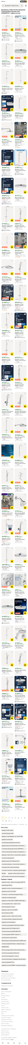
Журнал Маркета (5, 1034)
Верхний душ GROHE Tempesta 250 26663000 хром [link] (20, 437)
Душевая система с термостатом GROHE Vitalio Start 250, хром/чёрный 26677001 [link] (7, 778)
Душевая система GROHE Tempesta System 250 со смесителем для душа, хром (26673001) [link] (20, 333)
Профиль (25, 1043)
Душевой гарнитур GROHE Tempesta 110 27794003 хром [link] (7, 753)
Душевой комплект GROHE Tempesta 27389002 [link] (19, 385)
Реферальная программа (7, 985)
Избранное (14, 1043)
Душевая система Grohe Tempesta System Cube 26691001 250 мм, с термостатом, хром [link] (7, 437)
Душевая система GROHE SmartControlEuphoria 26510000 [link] (7, 333)
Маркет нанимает (5, 1032)
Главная (3, 1043)
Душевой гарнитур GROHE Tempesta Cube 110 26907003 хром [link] (20, 226)
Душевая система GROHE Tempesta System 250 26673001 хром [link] (7, 253)
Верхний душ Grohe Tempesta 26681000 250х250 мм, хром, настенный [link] (7, 619)
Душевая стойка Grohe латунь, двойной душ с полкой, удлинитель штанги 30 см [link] (7, 513)
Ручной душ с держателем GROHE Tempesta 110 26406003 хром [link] (20, 539)
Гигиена (3, 997)
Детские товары (5, 1023)
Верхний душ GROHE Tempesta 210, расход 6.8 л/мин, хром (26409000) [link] (20, 696)
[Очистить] (22, 6)
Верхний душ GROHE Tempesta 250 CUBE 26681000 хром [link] (20, 63)
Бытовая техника (5, 995)
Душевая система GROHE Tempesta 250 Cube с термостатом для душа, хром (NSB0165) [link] (20, 724)
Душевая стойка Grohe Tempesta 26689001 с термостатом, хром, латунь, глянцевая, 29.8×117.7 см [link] (7, 226)
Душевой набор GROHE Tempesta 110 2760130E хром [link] (20, 412)
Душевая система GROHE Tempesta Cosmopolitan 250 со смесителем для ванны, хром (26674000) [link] (7, 198)
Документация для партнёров (8, 978)
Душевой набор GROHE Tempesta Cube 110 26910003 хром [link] (7, 412)
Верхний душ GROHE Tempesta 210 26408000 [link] (20, 567)
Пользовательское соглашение (8, 1028)
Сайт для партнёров (6, 980)
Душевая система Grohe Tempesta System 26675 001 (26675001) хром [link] (20, 463)
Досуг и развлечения (6, 991)
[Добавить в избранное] (12, 17)
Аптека (3, 1005)
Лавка (8, 1043)
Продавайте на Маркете (7, 976)
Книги (2, 1013)
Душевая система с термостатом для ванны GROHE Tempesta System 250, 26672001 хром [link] (20, 360)
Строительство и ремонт (7, 1021)
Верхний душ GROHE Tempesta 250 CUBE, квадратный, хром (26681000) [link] (7, 115)
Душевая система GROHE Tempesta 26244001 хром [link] (6, 360)
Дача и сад (3, 1011)
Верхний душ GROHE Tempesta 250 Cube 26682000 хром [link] (7, 279)
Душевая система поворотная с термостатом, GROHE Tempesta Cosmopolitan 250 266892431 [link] (7, 463)
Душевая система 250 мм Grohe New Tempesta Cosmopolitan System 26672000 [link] (7, 567)
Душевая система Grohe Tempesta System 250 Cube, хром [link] (20, 170)
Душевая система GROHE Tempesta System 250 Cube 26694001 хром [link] (19, 115)
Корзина (19, 1043)
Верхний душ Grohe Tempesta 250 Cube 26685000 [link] (19, 619)
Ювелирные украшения (6, 1025)
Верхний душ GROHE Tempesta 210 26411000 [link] (7, 142)
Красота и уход (4, 1007)
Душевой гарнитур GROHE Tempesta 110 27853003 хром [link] (7, 671)
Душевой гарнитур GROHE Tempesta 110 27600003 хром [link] (20, 488)
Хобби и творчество (6, 1009)
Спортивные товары (6, 1017)
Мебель (3, 993)
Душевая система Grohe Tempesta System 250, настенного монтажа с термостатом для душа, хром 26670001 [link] (7, 645)
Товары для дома (5, 1003)
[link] (7, 830)
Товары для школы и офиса (7, 1015)
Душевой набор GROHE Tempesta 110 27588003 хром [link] (20, 279)
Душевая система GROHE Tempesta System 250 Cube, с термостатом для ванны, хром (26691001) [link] (6, 170)
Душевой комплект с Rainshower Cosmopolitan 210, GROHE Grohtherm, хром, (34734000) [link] (20, 753)
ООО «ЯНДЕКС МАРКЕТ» (11, 1037)
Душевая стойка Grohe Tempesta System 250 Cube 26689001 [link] (7, 89)
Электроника (4, 999)
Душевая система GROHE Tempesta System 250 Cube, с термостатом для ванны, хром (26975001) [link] (19, 305)
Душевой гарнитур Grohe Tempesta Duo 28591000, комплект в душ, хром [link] (20, 592)
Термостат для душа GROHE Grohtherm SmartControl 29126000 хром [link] (7, 592)
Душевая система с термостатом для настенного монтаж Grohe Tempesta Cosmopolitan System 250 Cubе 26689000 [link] (7, 63)
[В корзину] (12, 29)
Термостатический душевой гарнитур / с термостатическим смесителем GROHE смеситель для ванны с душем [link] (7, 305)
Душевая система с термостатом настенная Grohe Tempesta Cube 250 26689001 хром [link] (7, 35)
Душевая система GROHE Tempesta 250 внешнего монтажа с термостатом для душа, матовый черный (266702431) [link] (20, 778)
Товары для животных (6, 1019)
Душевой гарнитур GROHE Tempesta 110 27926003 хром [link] (7, 696)
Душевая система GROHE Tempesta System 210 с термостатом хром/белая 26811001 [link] (6, 539)
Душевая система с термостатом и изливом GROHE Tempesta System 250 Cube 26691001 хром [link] (20, 89)
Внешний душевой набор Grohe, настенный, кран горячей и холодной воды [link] (19, 142)
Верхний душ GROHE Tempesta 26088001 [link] (20, 513)
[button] (26, 6)
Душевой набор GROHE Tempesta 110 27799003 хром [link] (20, 671)
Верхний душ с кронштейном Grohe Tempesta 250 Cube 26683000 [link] (19, 806)
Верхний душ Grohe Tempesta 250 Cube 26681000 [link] (19, 198)
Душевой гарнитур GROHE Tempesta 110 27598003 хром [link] (7, 488)
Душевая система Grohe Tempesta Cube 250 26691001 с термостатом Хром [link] (7, 806)
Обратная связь (5, 1030)
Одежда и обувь (5, 1001)
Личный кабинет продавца (7, 974)
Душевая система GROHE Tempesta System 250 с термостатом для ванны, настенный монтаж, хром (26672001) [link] (6, 385)
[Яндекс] (12, 1039)
